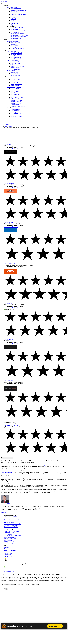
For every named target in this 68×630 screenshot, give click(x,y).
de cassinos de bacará (16, 53)
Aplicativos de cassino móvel (18, 14)
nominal (13, 22)
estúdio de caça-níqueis (7, 472)
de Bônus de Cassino (12, 41)
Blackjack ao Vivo (15, 61)
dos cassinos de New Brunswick (19, 35)
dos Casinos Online (16, 11)
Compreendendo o (15, 104)
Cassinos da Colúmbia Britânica (19, 30)
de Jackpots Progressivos (17, 66)
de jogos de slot (11, 64)
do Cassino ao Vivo (12, 60)
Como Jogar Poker (15, 112)
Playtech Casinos (15, 85)
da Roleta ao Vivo (15, 63)
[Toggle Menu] (1, 3)
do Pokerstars (14, 23)
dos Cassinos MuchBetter (17, 97)
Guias (5, 76)
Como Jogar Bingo (16, 109)
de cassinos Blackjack (16, 54)
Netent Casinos (15, 82)
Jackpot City (14, 19)
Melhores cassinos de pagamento (19, 13)
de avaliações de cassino (13, 16)
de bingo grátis (14, 72)
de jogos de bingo (15, 75)
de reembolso (14, 45)
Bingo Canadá (11, 70)
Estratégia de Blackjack (17, 100)
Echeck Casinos (15, 90)
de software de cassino (13, 78)
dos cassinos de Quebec (17, 38)
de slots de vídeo (15, 67)
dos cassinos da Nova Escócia (18, 36)
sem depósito (14, 44)
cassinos (6, 5)
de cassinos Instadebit (16, 94)
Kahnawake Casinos (16, 32)
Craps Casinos (14, 56)
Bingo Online (14, 73)
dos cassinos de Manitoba (17, 33)
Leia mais (3, 512)
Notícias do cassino (9, 126)
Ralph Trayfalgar (11, 503)
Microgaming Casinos (16, 84)
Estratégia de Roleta (16, 103)
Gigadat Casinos (15, 91)
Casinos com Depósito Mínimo (19, 48)
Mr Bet (12, 20)
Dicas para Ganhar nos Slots (18, 106)
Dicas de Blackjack (16, 101)
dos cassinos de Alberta (17, 29)
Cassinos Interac (15, 95)
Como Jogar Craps (15, 110)
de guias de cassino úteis (13, 98)
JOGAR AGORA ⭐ (55, 626)
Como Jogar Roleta (16, 113)
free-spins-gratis (5, 1)
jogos (5, 50)
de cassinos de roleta (16, 59)
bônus (5, 39)
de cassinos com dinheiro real (18, 10)
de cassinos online (12, 7)
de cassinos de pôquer (16, 57)
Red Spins (13, 17)
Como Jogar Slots (15, 69)
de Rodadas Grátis (15, 42)
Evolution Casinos (15, 79)
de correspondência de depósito (19, 47)
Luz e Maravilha (15, 81)
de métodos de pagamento (14, 87)
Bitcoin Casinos (15, 88)
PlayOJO (13, 25)
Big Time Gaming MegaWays (43, 465)
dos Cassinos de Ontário (17, 27)
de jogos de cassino (12, 51)
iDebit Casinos (14, 93)
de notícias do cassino (16, 116)
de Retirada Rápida (16, 8)
